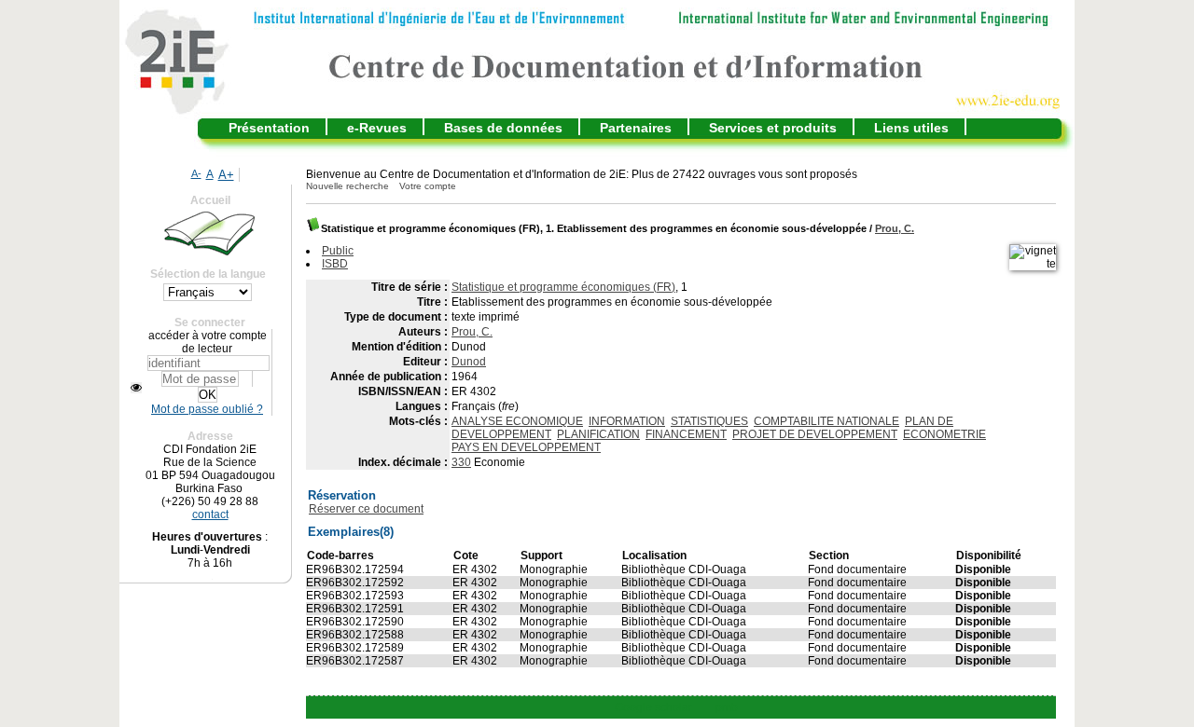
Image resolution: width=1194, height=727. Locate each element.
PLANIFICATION (598, 434)
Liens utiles (911, 127)
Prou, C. (894, 228)
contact (210, 514)
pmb (726, 707)
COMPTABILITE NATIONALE (826, 421)
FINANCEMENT (686, 434)
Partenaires (636, 127)
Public (338, 250)
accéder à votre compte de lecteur (207, 342)
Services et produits (773, 127)
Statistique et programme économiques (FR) (563, 287)
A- (196, 173)
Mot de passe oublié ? (207, 409)
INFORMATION (627, 421)
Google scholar (653, 707)
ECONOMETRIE (944, 434)
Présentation (269, 127)
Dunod (468, 361)
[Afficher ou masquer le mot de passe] (136, 387)
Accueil (210, 200)
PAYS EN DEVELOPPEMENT (526, 447)
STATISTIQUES (709, 421)
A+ (226, 175)
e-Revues (377, 127)
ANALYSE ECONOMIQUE (517, 421)
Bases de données (503, 127)
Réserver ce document (366, 508)
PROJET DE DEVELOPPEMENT (814, 434)
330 (461, 462)
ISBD (335, 263)
